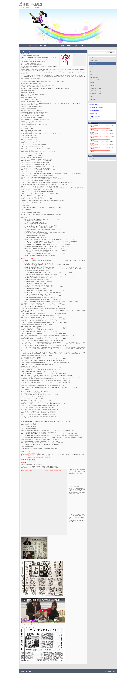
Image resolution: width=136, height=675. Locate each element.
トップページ (23, 46)
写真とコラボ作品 (94, 77)
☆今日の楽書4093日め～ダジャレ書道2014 (100, 141)
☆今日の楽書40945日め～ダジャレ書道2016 (100, 136)
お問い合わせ (84, 46)
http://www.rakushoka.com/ (29, 454)
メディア (92, 66)
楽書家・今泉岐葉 (30, 4)
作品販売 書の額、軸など (96, 88)
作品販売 (69, 46)
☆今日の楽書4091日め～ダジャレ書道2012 (100, 147)
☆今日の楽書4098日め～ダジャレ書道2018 (100, 130)
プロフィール (25, 51)
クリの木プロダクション (94, 116)
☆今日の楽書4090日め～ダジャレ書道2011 (100, 150)
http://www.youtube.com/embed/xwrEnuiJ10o (40, 456)
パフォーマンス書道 (55, 46)
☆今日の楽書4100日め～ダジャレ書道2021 (100, 125)
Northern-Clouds (112, 671)
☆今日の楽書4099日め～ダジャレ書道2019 (100, 128)
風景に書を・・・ (94, 158)
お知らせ (77, 46)
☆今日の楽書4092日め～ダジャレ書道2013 (100, 144)
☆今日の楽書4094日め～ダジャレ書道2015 (100, 139)
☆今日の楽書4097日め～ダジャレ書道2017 (100, 133)
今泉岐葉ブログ (94, 123)
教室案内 (63, 46)
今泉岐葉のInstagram (94, 110)
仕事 (41, 46)
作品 (45, 46)
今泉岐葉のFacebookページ (95, 104)
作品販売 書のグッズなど (96, 91)
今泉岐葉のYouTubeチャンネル (96, 107)
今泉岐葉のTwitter (93, 113)
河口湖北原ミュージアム (95, 93)
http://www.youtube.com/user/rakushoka (42, 457)
